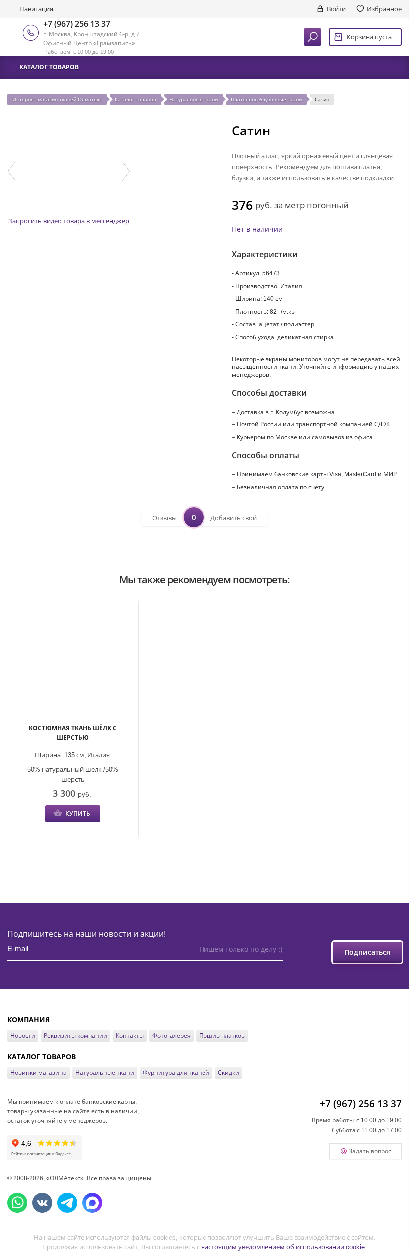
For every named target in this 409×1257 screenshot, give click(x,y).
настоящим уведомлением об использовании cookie (283, 1246)
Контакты (130, 1035)
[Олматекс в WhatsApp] (17, 1203)
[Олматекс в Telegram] (67, 1203)
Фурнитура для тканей (176, 1072)
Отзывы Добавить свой (204, 517)
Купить (77, 813)
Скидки (228, 1072)
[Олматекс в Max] (92, 1203)
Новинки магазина (38, 1072)
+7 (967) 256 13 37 (76, 23)
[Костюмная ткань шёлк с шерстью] (73, 663)
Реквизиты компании (75, 1035)
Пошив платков (222, 1035)
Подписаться (367, 952)
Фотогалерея (171, 1035)
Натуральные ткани (104, 1072)
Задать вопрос (370, 1151)
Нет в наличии (257, 229)
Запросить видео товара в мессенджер (68, 220)
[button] (11, 171)
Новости (22, 1035)
